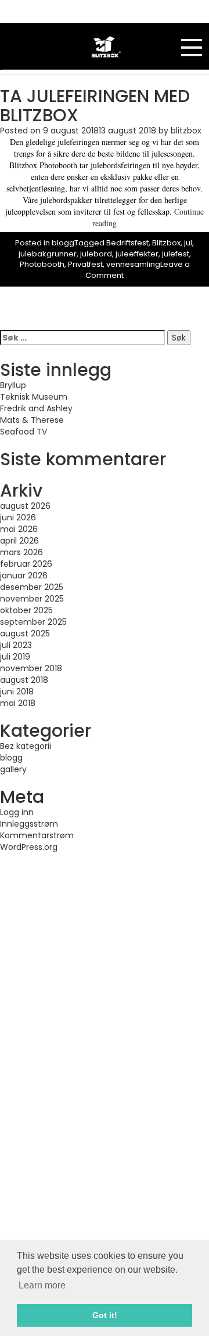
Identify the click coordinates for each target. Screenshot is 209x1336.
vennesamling (133, 264)
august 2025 (25, 633)
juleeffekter (137, 253)
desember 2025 (31, 587)
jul (188, 242)
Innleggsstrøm (29, 824)
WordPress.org (28, 847)
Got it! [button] (104, 1315)
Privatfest (85, 264)
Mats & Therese (32, 420)
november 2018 (31, 668)
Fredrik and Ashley (36, 408)
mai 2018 (17, 703)
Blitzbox (166, 242)
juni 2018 (17, 691)
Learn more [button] (42, 1285)
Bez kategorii (25, 746)
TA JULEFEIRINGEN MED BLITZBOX (95, 106)
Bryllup (13, 385)
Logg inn (17, 812)
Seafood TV (23, 431)
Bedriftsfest (127, 242)
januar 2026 (24, 575)
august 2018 (24, 680)
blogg (63, 242)
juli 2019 (15, 656)
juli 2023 (16, 645)
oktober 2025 (26, 610)
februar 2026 (26, 564)
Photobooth (42, 264)
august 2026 (25, 506)
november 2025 (32, 598)
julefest (175, 253)
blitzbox (186, 130)
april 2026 (19, 540)
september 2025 (33, 622)
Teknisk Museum (33, 397)
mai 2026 (19, 529)
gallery (13, 769)
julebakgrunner (48, 253)
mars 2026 (21, 552)
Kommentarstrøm (37, 835)
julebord (96, 253)
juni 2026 (18, 517)
